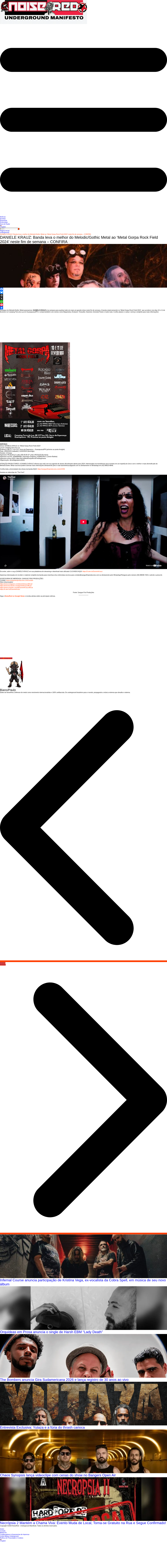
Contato (2, 1531)
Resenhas (3, 220)
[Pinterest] (83, 304)
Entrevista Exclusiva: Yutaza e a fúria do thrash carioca (42, 1427)
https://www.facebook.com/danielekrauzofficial (16, 586)
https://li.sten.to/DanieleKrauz (93, 571)
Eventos (3, 219)
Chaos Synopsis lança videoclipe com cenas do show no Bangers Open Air (58, 1475)
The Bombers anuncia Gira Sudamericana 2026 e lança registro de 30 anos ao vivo (64, 1380)
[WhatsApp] (83, 301)
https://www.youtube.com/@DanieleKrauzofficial (16, 587)
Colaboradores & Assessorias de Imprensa (14, 1534)
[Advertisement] (83, 328)
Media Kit (3, 1532)
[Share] (83, 307)
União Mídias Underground (9, 1536)
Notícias (3, 217)
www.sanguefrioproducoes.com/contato (19, 580)
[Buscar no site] (18, 229)
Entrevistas (4, 222)
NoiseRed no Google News (15, 596)
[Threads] (83, 295)
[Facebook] (83, 289)
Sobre (2, 1529)
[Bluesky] (83, 292)
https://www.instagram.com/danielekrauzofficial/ (16, 584)
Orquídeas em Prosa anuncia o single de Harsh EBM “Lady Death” (51, 1332)
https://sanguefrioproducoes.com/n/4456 (51, 469)
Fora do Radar (5, 224)
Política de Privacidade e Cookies (11, 1538)
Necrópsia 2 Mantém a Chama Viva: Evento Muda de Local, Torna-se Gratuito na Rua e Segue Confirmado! (83, 1523)
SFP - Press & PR (6, 658)
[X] (83, 298)
